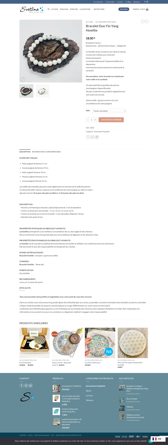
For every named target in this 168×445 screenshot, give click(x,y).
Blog (30, 435)
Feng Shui (64, 9)
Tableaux (89, 400)
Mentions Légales (42, 435)
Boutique (136, 2)
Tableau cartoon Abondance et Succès (135, 416)
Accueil (54, 9)
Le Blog (128, 2)
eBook (88, 390)
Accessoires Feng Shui (105, 22)
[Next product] (142, 21)
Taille (88, 111)
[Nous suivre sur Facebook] (145, 2)
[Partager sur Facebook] (88, 137)
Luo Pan (89, 395)
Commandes (110, 2)
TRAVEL (129, 407)
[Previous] (24, 51)
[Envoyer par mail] (93, 137)
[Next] (78, 51)
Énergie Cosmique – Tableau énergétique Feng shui (137, 388)
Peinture (74, 9)
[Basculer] (113, 400)
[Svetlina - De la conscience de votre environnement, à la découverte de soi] (31, 9)
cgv (52, 435)
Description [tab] (24, 152)
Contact (120, 2)
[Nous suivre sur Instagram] (147, 2)
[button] (98, 1)
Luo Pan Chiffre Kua (92, 363)
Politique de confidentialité (68, 435)
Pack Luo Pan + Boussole (61, 363)
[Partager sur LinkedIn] (97, 137)
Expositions (99, 9)
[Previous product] (146, 21)
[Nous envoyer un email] (31, 386)
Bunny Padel (131, 398)
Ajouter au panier (111, 120)
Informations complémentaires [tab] (46, 152)
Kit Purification (25, 363)
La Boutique (85, 9)
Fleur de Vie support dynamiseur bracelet (130, 363)
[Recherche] (49, 9)
